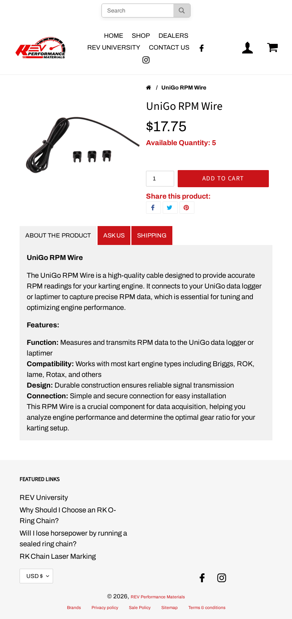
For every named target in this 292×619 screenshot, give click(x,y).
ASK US (114, 235)
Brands (74, 607)
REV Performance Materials (158, 596)
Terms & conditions (206, 607)
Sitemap (169, 607)
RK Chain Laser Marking (58, 556)
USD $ (34, 576)
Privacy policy (105, 607)
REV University (44, 497)
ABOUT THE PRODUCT (58, 235)
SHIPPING (152, 235)
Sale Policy (140, 607)
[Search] (181, 10)
